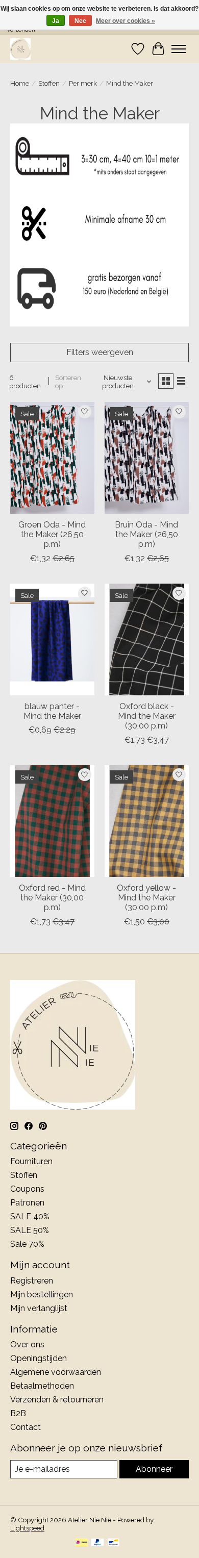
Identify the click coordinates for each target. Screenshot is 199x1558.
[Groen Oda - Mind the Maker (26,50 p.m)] (52, 458)
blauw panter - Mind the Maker (52, 711)
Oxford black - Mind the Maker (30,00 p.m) (147, 716)
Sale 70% (27, 1244)
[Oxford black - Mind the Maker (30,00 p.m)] (147, 639)
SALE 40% (29, 1216)
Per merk (83, 83)
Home (19, 83)
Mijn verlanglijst (38, 1308)
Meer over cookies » (125, 20)
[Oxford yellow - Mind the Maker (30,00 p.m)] (147, 821)
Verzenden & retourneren (57, 1399)
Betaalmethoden (42, 1386)
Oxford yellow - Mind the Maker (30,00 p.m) (146, 897)
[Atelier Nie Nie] (20, 48)
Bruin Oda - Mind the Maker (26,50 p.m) (146, 534)
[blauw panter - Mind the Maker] (52, 639)
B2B (18, 1413)
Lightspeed (27, 1528)
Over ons (27, 1344)
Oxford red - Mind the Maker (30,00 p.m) (52, 897)
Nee (80, 20)
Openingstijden (38, 1358)
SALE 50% (29, 1230)
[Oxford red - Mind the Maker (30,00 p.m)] (52, 821)
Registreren (31, 1281)
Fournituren (31, 1161)
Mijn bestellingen (41, 1294)
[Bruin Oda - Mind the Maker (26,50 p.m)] (147, 458)
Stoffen (49, 83)
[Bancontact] (113, 1543)
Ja (55, 20)
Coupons (27, 1189)
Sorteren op (68, 381)
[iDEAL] (81, 1543)
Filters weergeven (99, 352)
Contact (25, 1427)
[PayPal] (97, 1543)
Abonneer (154, 1469)
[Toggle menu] (178, 49)
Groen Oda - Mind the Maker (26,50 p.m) (52, 534)
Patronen (27, 1203)
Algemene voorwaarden (55, 1372)
